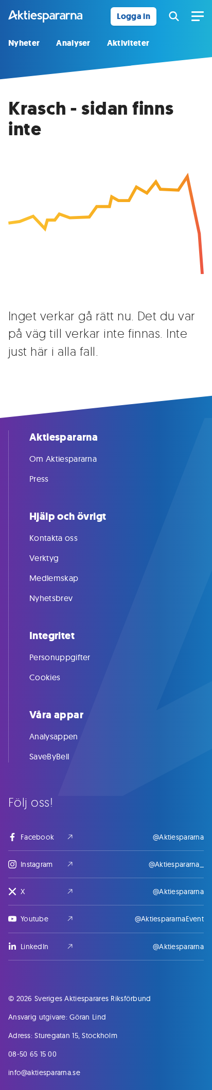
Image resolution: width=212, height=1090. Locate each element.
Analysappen (53, 736)
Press (39, 479)
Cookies (44, 677)
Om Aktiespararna (63, 458)
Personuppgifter (60, 657)
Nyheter (24, 43)
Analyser (73, 43)
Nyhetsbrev (51, 598)
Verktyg (44, 558)
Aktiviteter (128, 43)
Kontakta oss (53, 538)
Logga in (133, 16)
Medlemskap (53, 578)
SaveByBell (49, 756)
